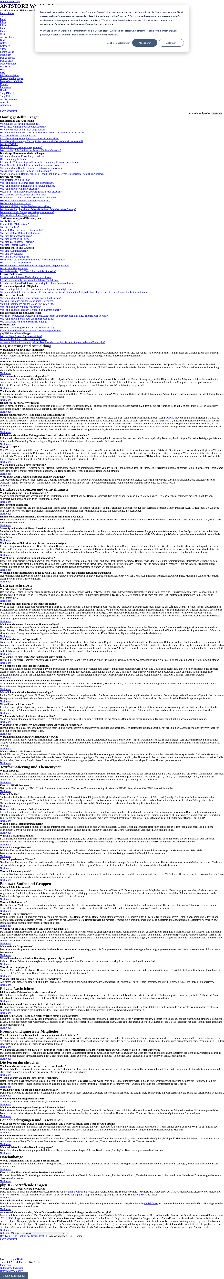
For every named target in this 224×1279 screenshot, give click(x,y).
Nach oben (5, 358)
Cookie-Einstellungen (118, 42)
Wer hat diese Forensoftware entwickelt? (21, 336)
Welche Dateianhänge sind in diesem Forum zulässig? (28, 327)
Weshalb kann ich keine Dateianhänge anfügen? (25, 200)
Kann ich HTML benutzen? (14, 224)
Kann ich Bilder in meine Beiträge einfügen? (23, 230)
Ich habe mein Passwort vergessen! (18, 135)
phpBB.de (141, 1194)
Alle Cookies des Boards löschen (30, 1236)
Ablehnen (171, 42)
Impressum (5, 1265)
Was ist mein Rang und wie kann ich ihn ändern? (25, 171)
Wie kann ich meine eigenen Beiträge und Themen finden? (30, 309)
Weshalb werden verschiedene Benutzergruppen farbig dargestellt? (34, 265)
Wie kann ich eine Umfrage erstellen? (19, 188)
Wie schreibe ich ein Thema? (15, 179)
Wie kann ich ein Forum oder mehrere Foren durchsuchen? (30, 298)
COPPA (169, 417)
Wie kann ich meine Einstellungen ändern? (22, 156)
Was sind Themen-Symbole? (15, 244)
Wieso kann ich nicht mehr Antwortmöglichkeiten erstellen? (31, 191)
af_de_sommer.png (10, 1)
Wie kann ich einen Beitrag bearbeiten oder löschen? (27, 182)
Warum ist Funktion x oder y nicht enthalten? (23, 339)
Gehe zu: (4, 1233)
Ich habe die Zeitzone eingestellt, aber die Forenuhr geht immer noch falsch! (39, 162)
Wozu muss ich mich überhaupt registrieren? (23, 126)
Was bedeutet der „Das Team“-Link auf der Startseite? (28, 271)
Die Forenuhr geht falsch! (13, 159)
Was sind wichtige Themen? (14, 238)
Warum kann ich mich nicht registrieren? (21, 147)
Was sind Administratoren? (14, 250)
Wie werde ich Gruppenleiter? (15, 262)
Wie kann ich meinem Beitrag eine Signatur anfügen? (27, 185)
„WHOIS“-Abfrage (10, 1218)
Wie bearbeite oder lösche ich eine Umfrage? (23, 194)
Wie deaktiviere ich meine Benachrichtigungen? (24, 321)
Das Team (5, 1236)
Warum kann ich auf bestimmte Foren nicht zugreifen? (28, 197)
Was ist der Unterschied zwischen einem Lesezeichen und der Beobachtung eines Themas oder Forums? (54, 315)
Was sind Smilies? (9, 227)
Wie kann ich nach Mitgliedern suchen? (20, 306)
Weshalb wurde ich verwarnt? (15, 203)
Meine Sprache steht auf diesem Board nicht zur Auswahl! (30, 165)
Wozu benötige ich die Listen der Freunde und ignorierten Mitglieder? (36, 289)
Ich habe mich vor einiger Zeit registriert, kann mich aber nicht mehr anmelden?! (41, 141)
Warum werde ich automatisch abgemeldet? (22, 129)
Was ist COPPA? (9, 144)
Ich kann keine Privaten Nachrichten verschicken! (25, 277)
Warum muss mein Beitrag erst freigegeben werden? (27, 212)
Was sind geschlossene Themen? (17, 241)
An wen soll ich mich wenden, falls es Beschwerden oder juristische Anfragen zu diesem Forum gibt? (52, 342)
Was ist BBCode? (9, 221)
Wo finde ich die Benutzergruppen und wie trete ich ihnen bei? (32, 259)
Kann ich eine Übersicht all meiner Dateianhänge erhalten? (30, 330)
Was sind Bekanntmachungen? (16, 236)
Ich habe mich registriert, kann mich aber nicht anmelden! (29, 138)
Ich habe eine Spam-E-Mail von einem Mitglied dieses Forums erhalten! (37, 283)
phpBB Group (75, 1191)
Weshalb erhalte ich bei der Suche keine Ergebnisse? (27, 301)
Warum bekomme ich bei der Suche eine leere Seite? (27, 303)
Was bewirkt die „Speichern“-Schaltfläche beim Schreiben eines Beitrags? (38, 209)
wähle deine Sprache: (199, 113)
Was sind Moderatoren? (12, 253)
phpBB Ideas (151, 1203)
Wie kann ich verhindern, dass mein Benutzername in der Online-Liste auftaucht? (42, 132)
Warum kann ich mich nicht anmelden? (20, 123)
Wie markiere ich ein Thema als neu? (19, 215)
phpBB (17, 1259)
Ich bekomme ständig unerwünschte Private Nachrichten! (29, 280)
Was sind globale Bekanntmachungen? (20, 233)
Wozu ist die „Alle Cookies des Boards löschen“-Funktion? (30, 150)
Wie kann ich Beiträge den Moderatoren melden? (25, 206)
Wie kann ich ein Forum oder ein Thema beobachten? (27, 318)
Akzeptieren (145, 42)
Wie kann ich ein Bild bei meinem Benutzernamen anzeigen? (31, 168)
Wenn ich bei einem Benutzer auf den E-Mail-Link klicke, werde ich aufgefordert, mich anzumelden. (52, 173)
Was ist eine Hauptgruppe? (14, 268)
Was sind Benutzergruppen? (14, 256)
